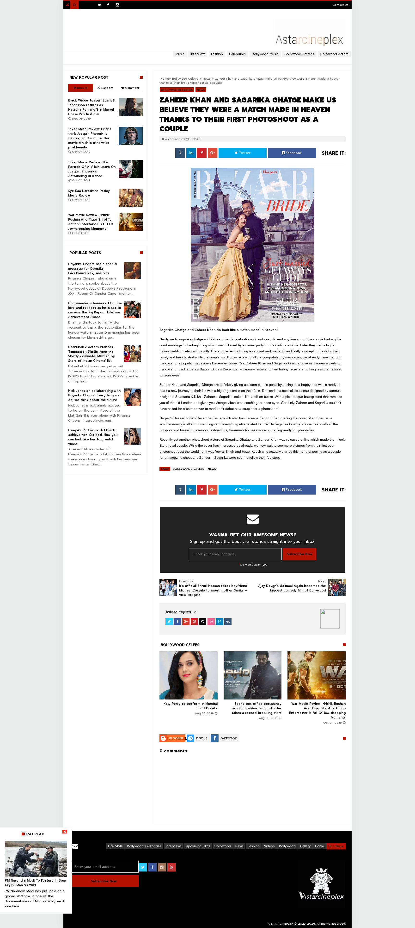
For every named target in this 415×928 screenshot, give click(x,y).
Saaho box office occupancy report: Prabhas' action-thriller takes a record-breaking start (256, 708)
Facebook (293, 152)
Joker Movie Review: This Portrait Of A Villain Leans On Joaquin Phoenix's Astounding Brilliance (92, 169)
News (212, 469)
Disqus (201, 738)
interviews (174, 846)
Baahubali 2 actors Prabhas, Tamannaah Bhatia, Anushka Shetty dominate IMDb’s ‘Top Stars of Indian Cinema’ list (91, 354)
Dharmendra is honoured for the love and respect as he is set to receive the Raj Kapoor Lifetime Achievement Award (95, 310)
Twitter (244, 152)
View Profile (178, 612)
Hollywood (222, 846)
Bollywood (287, 846)
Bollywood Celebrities (144, 846)
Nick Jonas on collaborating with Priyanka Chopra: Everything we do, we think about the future (94, 395)
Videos (269, 846)
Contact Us (340, 5)
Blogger (176, 738)
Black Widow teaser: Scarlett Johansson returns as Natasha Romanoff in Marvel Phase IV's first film (92, 107)
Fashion (254, 846)
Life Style (115, 846)
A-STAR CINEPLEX (280, 924)
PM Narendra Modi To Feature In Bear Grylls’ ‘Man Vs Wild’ (35, 882)
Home (319, 846)
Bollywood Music (265, 54)
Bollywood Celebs (188, 469)
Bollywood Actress (299, 54)
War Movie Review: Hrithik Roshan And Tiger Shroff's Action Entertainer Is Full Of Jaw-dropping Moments (317, 710)
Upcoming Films (198, 846)
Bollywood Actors (334, 54)
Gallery (305, 846)
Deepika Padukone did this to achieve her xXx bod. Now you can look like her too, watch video (92, 437)
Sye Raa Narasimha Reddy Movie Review (89, 193)
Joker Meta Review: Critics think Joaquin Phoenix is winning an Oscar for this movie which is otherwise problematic (89, 138)
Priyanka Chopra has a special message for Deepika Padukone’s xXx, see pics (92, 268)
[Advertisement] (207, 59)
